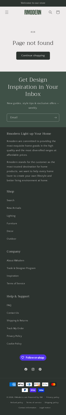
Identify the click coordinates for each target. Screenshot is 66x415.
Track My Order (15, 328)
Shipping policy (52, 403)
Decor (10, 231)
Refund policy (16, 403)
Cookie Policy (14, 343)
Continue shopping (33, 55)
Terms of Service (16, 283)
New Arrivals (14, 208)
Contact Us (13, 313)
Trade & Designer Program (21, 268)
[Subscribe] (55, 118)
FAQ (9, 305)
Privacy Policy (14, 336)
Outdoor (11, 239)
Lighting (11, 216)
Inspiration (13, 276)
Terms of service (34, 403)
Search (11, 200)
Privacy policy (52, 397)
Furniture (12, 223)
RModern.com (21, 397)
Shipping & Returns (17, 320)
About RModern (15, 260)
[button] (6, 12)
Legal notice (44, 408)
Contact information (27, 408)
